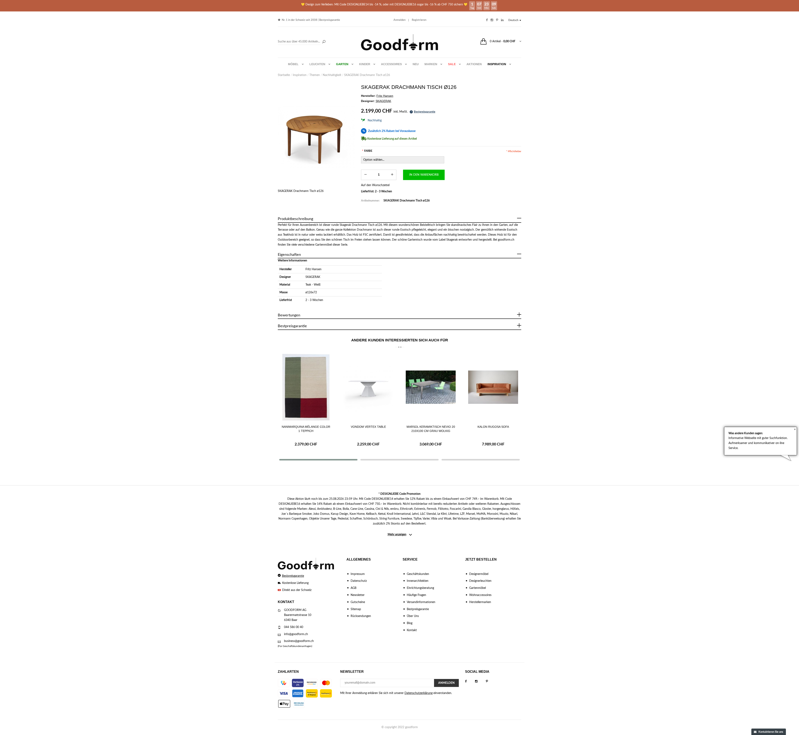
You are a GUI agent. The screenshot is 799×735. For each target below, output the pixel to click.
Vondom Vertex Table (368, 426)
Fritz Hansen (313, 269)
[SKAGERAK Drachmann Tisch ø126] (316, 136)
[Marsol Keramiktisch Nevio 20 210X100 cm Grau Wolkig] (431, 387)
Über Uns (413, 616)
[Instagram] (480, 681)
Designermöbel (478, 574)
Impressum (358, 574)
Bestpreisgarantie (329, 20)
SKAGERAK (312, 277)
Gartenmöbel (477, 588)
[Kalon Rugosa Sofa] (493, 387)
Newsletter (358, 595)
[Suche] (324, 42)
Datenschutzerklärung (418, 693)
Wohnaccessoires (480, 595)
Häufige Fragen (416, 595)
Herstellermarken (480, 602)
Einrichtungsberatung (420, 588)
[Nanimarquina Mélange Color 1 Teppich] (306, 387)
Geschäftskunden (418, 574)
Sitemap (356, 609)
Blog (409, 623)
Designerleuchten (480, 581)
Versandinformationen (421, 602)
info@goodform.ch (296, 634)
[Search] (302, 42)
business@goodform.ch (299, 641)
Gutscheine (358, 602)
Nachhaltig (375, 120)
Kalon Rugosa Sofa (493, 426)
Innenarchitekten (417, 581)
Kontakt (412, 630)
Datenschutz (359, 581)
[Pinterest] (491, 681)
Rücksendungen (361, 616)
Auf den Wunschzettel (375, 185)
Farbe (367, 151)
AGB (353, 588)
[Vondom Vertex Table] (368, 387)
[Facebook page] (470, 681)
